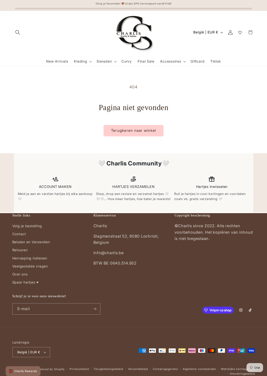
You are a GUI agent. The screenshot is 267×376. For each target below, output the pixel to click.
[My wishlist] (240, 32)
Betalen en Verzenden (31, 242)
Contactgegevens (165, 369)
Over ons (20, 274)
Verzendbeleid (138, 369)
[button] (17, 32)
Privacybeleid (79, 369)
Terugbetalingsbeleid (108, 369)
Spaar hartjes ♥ (25, 282)
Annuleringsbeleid (242, 373)
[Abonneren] (94, 309)
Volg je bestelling (27, 226)
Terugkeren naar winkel (133, 130)
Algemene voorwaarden (199, 369)
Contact (19, 234)
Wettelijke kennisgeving (238, 369)
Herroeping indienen (29, 258)
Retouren (20, 250)
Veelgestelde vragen (30, 266)
